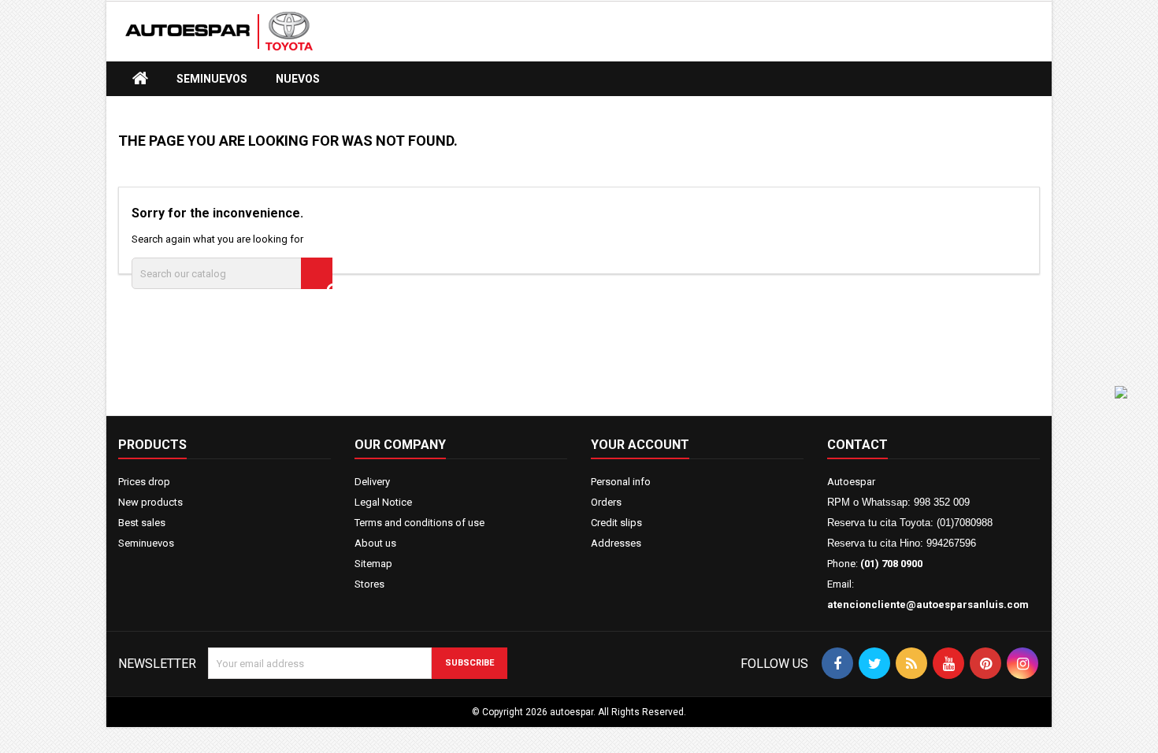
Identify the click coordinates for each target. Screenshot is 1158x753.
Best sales (141, 523)
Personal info (621, 482)
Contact (857, 444)
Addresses (616, 543)
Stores (369, 584)
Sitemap (373, 563)
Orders (606, 502)
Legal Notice (383, 502)
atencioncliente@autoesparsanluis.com (928, 604)
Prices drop (144, 482)
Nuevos (298, 78)
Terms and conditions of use (419, 523)
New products (150, 502)
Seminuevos (211, 78)
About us (375, 543)
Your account (640, 444)
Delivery (372, 482)
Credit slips (616, 523)
